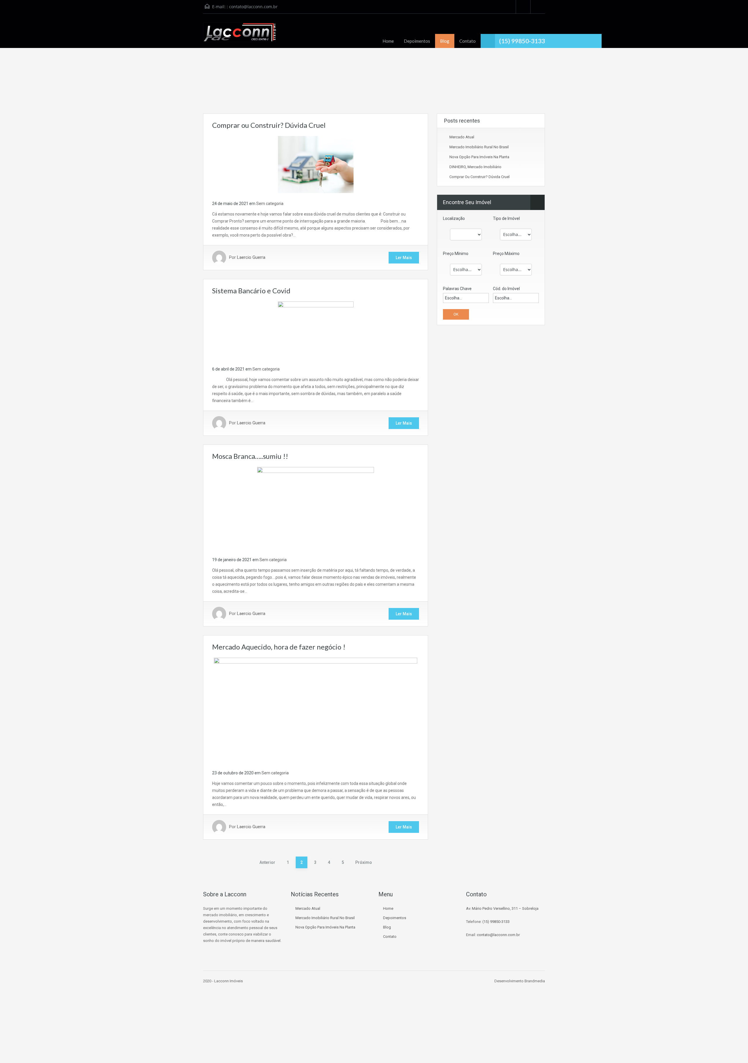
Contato (467, 41)
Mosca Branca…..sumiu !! (250, 456)
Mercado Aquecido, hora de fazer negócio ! (278, 646)
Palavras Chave (457, 288)
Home (388, 41)
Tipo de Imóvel (506, 218)
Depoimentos (417, 41)
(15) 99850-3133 (496, 921)
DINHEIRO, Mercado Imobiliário (475, 167)
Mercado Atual (461, 137)
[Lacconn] (239, 35)
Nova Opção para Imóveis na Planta (479, 157)
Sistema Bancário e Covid (251, 290)
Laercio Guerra (251, 257)
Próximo (363, 862)
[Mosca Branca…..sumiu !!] (315, 507)
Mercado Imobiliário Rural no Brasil (479, 147)
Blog (444, 41)
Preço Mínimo (455, 253)
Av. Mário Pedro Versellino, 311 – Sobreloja (502, 908)
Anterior (267, 862)
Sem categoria (269, 203)
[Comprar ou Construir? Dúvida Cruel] (316, 164)
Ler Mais (404, 257)
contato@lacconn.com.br (253, 6)
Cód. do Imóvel (506, 288)
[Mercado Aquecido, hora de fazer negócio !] (315, 709)
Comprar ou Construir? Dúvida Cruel (268, 125)
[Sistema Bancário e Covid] (316, 329)
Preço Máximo (506, 253)
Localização (454, 218)
